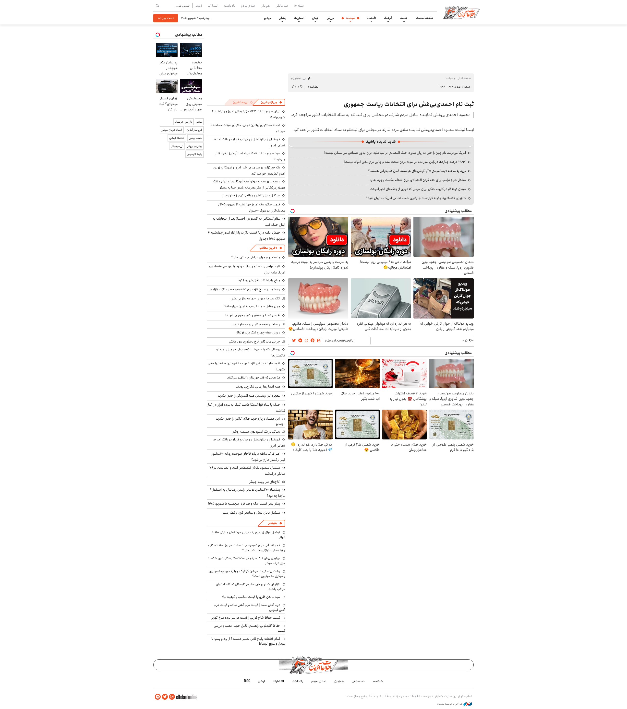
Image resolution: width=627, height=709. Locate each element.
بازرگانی (272, 523)
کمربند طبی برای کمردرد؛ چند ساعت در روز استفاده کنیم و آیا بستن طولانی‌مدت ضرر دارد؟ (246, 548)
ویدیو (267, 17)
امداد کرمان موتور (171, 130)
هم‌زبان (265, 5)
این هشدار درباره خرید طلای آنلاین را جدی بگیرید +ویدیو (250, 421)
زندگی (282, 17)
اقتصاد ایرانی (176, 138)
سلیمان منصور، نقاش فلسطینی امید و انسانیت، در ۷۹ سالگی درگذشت (247, 470)
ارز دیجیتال (177, 146)
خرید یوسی (195, 138)
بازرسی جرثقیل (183, 121)
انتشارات (213, 5)
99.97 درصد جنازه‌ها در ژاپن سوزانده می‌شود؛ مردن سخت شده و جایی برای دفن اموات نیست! (405, 162)
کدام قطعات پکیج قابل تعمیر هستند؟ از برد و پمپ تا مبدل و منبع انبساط (248, 641)
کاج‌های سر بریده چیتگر (264, 481)
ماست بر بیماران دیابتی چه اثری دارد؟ (255, 257)
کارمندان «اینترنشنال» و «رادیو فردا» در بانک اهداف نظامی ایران (249, 142)
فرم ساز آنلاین (194, 130)
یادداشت (229, 5)
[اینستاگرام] (172, 697)
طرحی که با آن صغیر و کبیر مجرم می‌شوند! (252, 315)
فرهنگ (388, 17)
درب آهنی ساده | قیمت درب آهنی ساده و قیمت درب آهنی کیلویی (249, 607)
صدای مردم (248, 5)
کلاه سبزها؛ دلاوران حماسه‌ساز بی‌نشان (255, 298)
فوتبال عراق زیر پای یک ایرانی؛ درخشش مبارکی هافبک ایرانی (247, 535)
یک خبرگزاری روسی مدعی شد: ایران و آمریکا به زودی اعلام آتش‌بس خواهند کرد (249, 170)
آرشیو (198, 5)
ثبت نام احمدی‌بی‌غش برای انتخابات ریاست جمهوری (409, 104)
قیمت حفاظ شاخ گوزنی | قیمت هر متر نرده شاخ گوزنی (245, 617)
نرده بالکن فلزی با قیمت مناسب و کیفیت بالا (251, 597)
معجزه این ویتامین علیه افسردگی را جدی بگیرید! (248, 395)
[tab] (271, 102)
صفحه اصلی (464, 78)
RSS (247, 681)
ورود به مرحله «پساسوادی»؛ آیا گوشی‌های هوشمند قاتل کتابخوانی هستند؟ (417, 171)
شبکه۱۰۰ (299, 5)
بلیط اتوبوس (194, 154)
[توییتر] (165, 697)
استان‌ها (299, 17)
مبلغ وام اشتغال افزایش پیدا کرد (259, 280)
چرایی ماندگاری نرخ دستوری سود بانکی (254, 341)
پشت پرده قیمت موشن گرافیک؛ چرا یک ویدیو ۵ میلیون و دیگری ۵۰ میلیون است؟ (247, 573)
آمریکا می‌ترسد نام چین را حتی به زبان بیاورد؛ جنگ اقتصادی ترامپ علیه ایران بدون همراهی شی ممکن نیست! (395, 152)
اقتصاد (371, 17)
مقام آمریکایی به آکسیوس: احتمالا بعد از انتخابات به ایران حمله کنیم (249, 221)
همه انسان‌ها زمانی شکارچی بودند (258, 386)
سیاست (350, 17)
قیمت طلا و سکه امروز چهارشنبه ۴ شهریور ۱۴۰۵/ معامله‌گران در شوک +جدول (251, 207)
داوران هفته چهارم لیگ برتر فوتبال (258, 332)
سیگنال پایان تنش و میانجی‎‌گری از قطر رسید (251, 195)
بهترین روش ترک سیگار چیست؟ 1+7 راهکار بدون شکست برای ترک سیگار (246, 560)
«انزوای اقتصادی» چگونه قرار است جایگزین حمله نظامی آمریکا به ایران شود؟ (416, 198)
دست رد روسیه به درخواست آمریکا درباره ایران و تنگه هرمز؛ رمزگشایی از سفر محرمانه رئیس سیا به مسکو (249, 184)
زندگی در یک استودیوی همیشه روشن (256, 431)
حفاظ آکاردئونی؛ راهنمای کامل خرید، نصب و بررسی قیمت (249, 628)
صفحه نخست (424, 17)
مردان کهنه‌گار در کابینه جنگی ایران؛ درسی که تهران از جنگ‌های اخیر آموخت (418, 189)
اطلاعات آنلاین (461, 12)
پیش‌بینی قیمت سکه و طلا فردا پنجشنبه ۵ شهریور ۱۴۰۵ (244, 503)
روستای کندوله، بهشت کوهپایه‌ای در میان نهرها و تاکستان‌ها (250, 352)
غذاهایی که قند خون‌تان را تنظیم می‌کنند (253, 377)
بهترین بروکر (195, 146)
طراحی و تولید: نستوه (450, 704)
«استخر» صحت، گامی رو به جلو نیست (255, 324)
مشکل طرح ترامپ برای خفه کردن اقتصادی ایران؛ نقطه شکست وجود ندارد (418, 180)
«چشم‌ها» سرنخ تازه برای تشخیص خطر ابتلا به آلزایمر (245, 289)
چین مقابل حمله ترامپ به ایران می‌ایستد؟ (252, 306)
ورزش (330, 17)
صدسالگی (282, 5)
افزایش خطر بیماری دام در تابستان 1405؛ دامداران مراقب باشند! (250, 586)
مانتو (199, 121)
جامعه (404, 17)
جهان (315, 17)
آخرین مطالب (268, 248)
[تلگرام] (158, 697)
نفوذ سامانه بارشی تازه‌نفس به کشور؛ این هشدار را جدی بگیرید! (246, 366)
